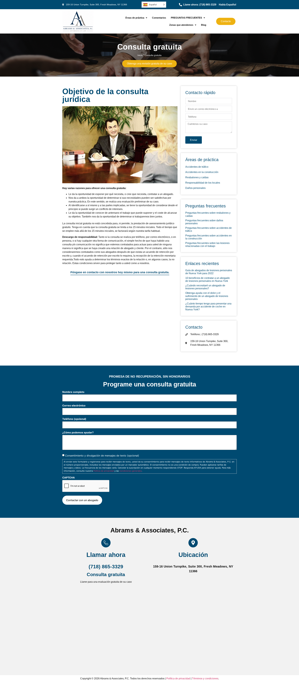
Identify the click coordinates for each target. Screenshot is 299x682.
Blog (203, 25)
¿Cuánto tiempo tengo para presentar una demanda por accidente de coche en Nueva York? (208, 306)
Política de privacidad (103, 471)
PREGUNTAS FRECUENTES (186, 17)
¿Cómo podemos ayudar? (78, 432)
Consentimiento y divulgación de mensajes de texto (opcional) (102, 455)
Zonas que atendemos (181, 25)
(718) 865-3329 (106, 566)
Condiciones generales (130, 471)
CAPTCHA (68, 477)
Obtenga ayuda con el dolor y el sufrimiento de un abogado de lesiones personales (206, 296)
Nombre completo (73, 392)
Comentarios (159, 17)
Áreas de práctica (134, 17)
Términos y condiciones (205, 678)
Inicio (140, 55)
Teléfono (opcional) (74, 419)
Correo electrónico (73, 405)
